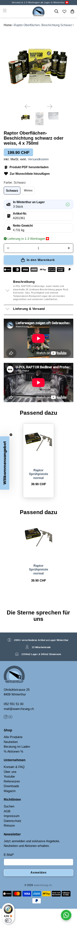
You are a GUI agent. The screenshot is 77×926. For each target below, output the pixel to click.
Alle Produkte (13, 737)
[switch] (8, 920)
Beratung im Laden (17, 746)
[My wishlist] (64, 11)
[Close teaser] (11, 434)
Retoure (9, 825)
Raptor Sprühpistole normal (38, 474)
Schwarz (12, 190)
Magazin (10, 791)
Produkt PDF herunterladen (29, 167)
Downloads (11, 786)
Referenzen (12, 781)
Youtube (9, 776)
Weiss (28, 190)
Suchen (9, 806)
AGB (7, 811)
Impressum (11, 816)
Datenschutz (12, 821)
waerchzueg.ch (43, 885)
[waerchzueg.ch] (38, 11)
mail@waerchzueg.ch (19, 709)
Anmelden (38, 872)
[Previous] (27, 106)
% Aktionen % (13, 751)
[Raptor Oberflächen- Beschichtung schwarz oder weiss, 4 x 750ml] (38, 66)
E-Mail (9, 854)
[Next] (49, 106)
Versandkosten (38, 159)
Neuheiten (11, 742)
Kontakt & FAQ (14, 767)
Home (8, 25)
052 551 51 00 (13, 704)
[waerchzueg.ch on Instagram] (5, 718)
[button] (4, 463)
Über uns (10, 772)
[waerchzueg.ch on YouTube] (10, 718)
